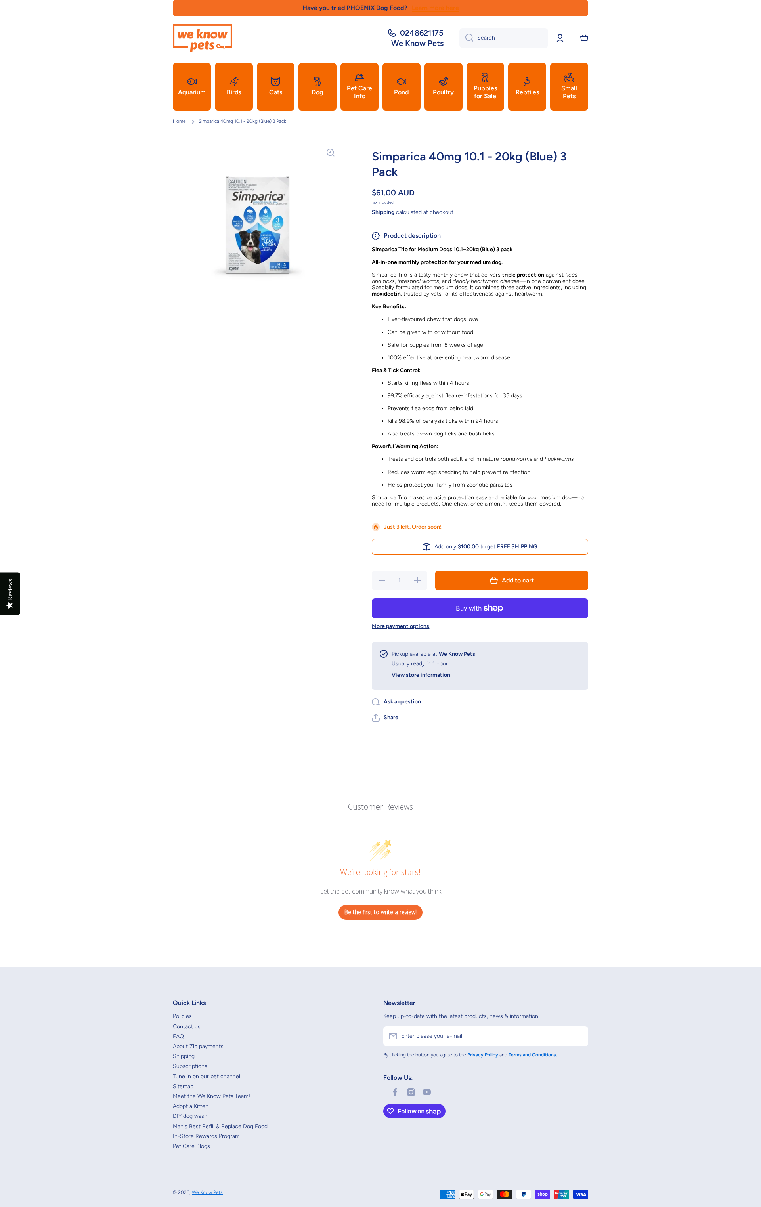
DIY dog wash (190, 1116)
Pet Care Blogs (191, 1146)
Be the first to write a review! (380, 912)
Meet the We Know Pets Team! (211, 1096)
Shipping (383, 212)
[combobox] (503, 38)
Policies (182, 1016)
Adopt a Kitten (190, 1106)
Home (179, 121)
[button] (584, 38)
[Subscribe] (578, 1036)
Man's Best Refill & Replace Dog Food (220, 1126)
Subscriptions (190, 1066)
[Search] (466, 38)
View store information (421, 675)
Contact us (187, 1026)
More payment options (400, 626)
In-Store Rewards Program (206, 1136)
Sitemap (183, 1086)
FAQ (178, 1036)
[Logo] (202, 38)
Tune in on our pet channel (206, 1076)
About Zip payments (198, 1046)
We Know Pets (207, 1192)
